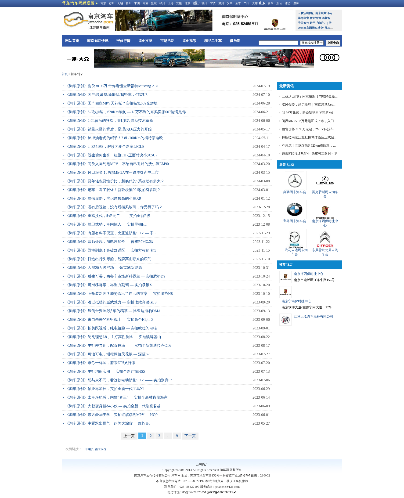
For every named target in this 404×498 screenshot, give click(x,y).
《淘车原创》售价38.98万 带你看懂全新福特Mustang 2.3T (112, 86)
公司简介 (202, 464)
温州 (221, 3)
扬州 (128, 3)
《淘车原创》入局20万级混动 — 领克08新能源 (103, 268)
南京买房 (100, 449)
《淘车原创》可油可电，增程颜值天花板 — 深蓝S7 (107, 354)
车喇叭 (89, 449)
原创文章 (145, 41)
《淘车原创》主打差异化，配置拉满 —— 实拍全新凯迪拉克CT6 (118, 345)
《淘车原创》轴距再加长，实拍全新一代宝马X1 (105, 389)
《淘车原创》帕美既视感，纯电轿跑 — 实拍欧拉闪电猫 (111, 328)
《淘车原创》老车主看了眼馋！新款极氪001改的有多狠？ (113, 190)
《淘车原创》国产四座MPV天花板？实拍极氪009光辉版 (111, 103)
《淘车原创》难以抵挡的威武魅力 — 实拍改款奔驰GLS (111, 302)
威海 (296, 3)
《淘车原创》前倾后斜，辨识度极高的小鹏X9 (103, 198)
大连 (255, 3)
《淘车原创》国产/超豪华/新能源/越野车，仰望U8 (106, 95)
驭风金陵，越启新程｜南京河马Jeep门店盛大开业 (317, 104)
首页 (65, 74)
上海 (170, 3)
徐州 (162, 3)
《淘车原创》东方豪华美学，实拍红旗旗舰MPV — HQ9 (111, 415)
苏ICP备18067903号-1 (222, 492)
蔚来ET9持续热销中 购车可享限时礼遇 (310, 153)
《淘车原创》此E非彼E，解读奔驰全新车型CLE (104, 146)
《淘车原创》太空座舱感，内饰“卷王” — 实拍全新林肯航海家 (116, 397)
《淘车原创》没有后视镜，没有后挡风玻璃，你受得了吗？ (113, 207)
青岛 (271, 3)
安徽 (179, 3)
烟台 (279, 3)
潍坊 (287, 3)
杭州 (204, 3)
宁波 (213, 3)
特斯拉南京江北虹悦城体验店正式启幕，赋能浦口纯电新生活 (326, 137)
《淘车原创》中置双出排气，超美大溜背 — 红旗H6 (107, 423)
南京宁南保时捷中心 (296, 301)
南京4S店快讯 (97, 41)
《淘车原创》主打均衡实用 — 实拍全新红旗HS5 (105, 371)
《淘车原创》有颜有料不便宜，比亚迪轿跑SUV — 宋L (110, 233)
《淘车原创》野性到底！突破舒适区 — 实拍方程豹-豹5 (110, 250)
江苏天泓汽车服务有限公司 (313, 316)
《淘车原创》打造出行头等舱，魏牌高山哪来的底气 (108, 259)
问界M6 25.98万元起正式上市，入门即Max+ (313, 121)
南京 (103, 3)
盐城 (154, 3)
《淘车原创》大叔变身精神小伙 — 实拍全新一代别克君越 (113, 406)
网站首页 (72, 41)
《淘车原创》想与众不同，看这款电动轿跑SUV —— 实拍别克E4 (119, 380)
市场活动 (167, 41)
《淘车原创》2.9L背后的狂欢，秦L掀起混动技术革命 (109, 121)
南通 (145, 3)
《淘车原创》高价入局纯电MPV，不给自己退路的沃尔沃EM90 (117, 164)
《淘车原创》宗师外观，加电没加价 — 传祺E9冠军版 (109, 242)
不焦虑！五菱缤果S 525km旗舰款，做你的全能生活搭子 (322, 145)
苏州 (112, 3)
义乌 (229, 3)
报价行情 (123, 41)
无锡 (120, 3)
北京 (187, 3)
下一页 (190, 436)
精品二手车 (213, 41)
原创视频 (189, 41)
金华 (238, 3)
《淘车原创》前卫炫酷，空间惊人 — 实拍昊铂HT (106, 224)
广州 (246, 3)
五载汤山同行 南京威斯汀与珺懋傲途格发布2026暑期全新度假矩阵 (330, 96)
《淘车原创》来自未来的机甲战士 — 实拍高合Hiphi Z (109, 319)
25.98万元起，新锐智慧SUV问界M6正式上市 (314, 113)
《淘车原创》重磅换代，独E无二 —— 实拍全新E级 (107, 216)
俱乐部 (235, 41)
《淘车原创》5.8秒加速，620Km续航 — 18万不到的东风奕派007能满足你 (125, 112)
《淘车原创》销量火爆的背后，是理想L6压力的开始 (108, 129)
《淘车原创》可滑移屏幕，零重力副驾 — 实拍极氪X (108, 285)
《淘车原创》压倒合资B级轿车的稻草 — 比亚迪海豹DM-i (112, 311)
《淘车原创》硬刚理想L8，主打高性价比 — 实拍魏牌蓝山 (113, 337)
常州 (137, 3)
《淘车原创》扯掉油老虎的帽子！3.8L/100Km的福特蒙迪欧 (114, 138)
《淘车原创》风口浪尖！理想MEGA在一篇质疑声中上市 (112, 172)
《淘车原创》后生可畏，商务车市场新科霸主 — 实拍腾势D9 (115, 276)
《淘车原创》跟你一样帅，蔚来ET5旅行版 (100, 363)
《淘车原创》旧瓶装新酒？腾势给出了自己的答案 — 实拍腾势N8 (119, 294)
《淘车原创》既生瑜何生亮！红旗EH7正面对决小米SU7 (111, 155)
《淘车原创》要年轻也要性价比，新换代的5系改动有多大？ (114, 181)
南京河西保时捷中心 (308, 274)
